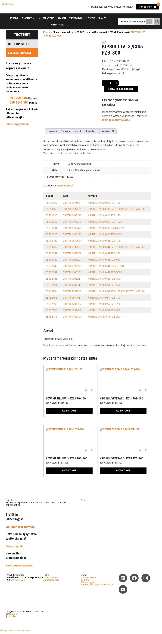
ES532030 (51, 234)
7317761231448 (72, 310)
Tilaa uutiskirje (22, 630)
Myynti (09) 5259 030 (102, 6)
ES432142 (51, 240)
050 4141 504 (18, 102)
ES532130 (51, 221)
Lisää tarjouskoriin (120, 89)
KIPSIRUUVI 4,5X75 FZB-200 (104, 316)
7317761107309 (72, 253)
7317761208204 (72, 259)
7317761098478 (72, 228)
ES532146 (51, 278)
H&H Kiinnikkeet (18, 44)
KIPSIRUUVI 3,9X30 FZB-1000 (105, 221)
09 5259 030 (18, 98)
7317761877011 (72, 297)
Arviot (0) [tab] (108, 131)
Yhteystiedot (58, 24)
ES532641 (51, 253)
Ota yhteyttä (14, 546)
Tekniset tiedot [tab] (71, 131)
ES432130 (51, 202)
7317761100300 (72, 316)
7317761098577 (72, 266)
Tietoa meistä (88, 577)
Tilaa (83, 500)
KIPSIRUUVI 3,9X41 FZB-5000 (105, 272)
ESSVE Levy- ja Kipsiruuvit (92, 32)
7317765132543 (72, 291)
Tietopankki (75, 18)
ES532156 (51, 310)
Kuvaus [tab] (52, 131)
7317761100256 (72, 272)
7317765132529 (72, 247)
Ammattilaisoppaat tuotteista (97, 584)
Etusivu (14, 18)
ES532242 (51, 266)
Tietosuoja (11, 613)
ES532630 (51, 215)
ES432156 (51, 297)
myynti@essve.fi (124, 6)
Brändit (62, 18)
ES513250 (51, 209)
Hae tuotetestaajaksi (19, 565)
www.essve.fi (65, 185)
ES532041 (51, 272)
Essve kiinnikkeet (19, 52)
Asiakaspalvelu (51, 579)
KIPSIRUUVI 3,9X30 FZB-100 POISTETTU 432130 (116, 209)
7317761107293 (72, 215)
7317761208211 (72, 278)
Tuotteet (27, 18)
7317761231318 (72, 285)
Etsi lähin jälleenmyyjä (20, 527)
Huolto (102, 18)
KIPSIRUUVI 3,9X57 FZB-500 (104, 310)
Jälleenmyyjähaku (17, 124)
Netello (12, 616)
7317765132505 (72, 209)
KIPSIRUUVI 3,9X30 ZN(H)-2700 (106, 228)
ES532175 (51, 316)
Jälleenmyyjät (46, 18)
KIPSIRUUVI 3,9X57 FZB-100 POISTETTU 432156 (116, 291)
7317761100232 (72, 234)
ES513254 (51, 291)
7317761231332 (72, 304)
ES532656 (51, 304)
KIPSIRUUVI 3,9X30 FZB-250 (104, 215)
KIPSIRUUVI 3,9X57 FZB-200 (104, 304)
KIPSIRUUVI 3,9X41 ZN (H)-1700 (106, 266)
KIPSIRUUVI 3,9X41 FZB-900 (104, 259)
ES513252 (51, 247)
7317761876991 (72, 202)
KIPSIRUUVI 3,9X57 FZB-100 (104, 297)
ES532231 (51, 228)
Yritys (91, 18)
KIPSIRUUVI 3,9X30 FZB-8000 (105, 234)
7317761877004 (72, 240)
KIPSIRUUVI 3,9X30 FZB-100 (104, 202)
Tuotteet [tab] (92, 131)
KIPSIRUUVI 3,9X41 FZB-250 (104, 253)
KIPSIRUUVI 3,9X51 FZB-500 (104, 285)
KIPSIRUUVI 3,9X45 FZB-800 (104, 278)
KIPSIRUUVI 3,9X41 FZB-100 (104, 240)
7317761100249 (72, 221)
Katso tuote (69, 410)
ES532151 (51, 285)
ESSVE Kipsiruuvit (119, 32)
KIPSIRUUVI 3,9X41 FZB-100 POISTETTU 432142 (116, 247)
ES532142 (51, 259)
